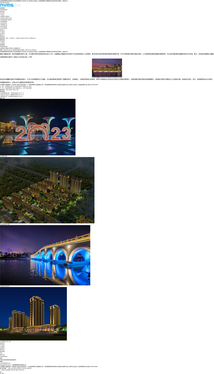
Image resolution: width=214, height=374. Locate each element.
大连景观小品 (3, 25)
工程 (17, 89)
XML (1, 353)
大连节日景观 (3, 28)
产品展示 (2, 346)
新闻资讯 (2, 348)
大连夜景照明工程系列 (6, 20)
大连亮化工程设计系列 (6, 18)
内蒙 (28, 368)
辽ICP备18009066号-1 (19, 370)
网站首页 (2, 343)
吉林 (15, 368)
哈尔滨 (24, 368)
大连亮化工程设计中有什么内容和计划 (25, 38)
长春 (17, 368)
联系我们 (2, 350)
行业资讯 (2, 31)
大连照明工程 (24, 1)
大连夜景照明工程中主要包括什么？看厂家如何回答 (18, 88)
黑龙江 (20, 368)
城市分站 (2, 355)
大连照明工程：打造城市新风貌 (11, 96)
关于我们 (2, 345)
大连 (12, 368)
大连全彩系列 (3, 23)
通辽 (30, 368)
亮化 (14, 89)
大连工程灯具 (3, 26)
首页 (7, 38)
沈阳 (9, 368)
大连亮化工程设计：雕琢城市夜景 (12, 94)
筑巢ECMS (10, 370)
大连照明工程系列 (4, 16)
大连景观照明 (3, 21)
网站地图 (2, 351)
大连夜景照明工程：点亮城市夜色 (12, 93)
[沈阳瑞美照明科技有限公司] (10, 5)
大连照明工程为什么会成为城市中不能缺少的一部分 (18, 86)
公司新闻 (2, 33)
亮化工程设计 (9, 89)
